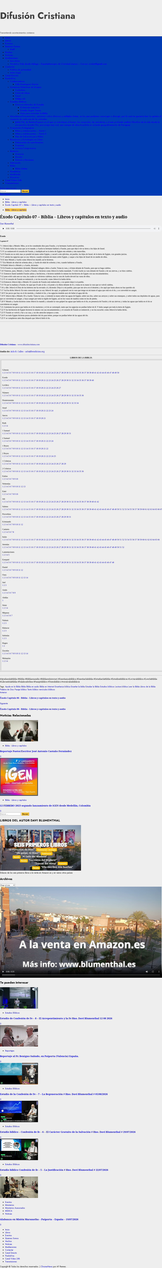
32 (73, 373)
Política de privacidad (20, 69)
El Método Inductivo (30, 107)
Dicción (18, 157)
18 (37, 373)
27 (60, 373)
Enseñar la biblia (78, 686)
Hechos (8, 52)
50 (118, 373)
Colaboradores (17, 81)
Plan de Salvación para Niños (29, 136)
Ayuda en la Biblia (13, 686)
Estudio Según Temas (30, 110)
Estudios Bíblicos (18, 101)
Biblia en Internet (47, 686)
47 (110, 373)
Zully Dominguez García (26, 84)
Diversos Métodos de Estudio (29, 104)
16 (32, 373)
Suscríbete (5, 194)
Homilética (15, 171)
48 (113, 373)
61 (146, 509)
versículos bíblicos (47, 689)
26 (57, 373)
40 (93, 373)
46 (108, 373)
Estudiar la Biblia (92, 686)
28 (62, 373)
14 (27, 373)
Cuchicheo (20, 90)
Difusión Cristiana (37, 15)
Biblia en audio (32, 686)
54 (128, 509)
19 (40, 373)
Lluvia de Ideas (22, 93)
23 (50, 373)
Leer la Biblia (133, 686)
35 (80, 373)
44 (103, 373)
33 (75, 373)
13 (24, 373)
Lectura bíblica (121, 686)
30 (67, 373)
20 (42, 373)
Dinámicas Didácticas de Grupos (25, 87)
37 (85, 373)
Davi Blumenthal (7, 223)
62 (148, 509)
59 (141, 509)
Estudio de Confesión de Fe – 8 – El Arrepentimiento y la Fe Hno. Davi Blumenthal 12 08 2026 (56, 1018)
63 (151, 509)
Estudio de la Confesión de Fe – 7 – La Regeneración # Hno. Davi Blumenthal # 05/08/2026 (54, 1094)
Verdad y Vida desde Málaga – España (58, 63)
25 (55, 373)
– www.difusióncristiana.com (28, 344)
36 (83, 373)
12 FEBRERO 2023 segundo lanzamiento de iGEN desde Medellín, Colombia (45, 805)
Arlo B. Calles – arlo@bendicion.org (28, 351)
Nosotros (14, 177)
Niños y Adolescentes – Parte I (30, 130)
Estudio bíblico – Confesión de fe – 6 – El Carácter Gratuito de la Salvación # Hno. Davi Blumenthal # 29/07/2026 (68, 1131)
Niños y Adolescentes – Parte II (30, 133)
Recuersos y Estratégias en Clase (26, 139)
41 (95, 373)
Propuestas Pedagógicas (22, 127)
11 (19, 373)
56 (133, 509)
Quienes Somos (12, 46)
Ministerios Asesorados (15, 1208)
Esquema (19, 145)
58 (138, 509)
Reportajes (9, 1050)
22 (47, 373)
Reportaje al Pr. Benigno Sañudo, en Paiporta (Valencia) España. (39, 1056)
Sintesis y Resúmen (24, 159)
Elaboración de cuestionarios (29, 142)
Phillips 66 (20, 98)
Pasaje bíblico (21, 689)
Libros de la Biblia (147, 686)
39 (90, 373)
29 (65, 373)
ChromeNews (47, 1266)
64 (154, 509)
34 (78, 373)
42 (98, 373)
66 (159, 509)
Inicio (7, 37)
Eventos (9, 43)
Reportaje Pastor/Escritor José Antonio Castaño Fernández (36, 751)
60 (143, 509)
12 (22, 373)
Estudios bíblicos (107, 686)
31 (70, 373)
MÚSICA (8, 1210)
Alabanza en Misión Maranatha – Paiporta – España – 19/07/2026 (39, 1219)
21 (45, 373)
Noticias (9, 55)
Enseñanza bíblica (62, 686)
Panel (18, 95)
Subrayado (15, 162)
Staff (12, 49)
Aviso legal (15, 72)
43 (100, 373)
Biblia (12, 165)
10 (17, 373)
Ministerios (9, 1205)
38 (88, 373)
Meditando (15, 174)
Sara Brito (15, 61)
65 (156, 509)
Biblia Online (21, 168)
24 (52, 373)
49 (116, 373)
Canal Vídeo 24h (13, 180)
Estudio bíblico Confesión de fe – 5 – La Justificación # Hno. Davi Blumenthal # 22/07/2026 (54, 1169)
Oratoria (19, 154)
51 (121, 509)
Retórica (14, 151)
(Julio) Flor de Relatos (87, 123)
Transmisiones (12, 183)
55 (131, 509)
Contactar (10, 66)
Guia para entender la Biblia (34, 113)
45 (105, 373)
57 (136, 509)
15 (29, 373)
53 (126, 509)
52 (123, 509)
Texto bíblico (32, 689)
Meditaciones (11, 58)
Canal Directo (11, 75)
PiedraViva (10, 78)
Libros (8, 40)
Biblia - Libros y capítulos (16, 209)
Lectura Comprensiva (25, 148)
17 (35, 373)
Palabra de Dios (7, 689)
